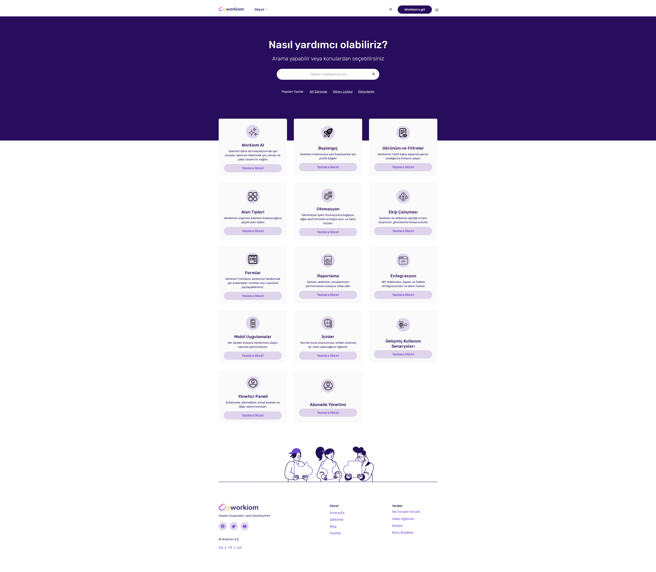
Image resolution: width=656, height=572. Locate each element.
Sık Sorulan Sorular (406, 512)
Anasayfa (337, 513)
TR (230, 548)
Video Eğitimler (403, 519)
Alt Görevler (318, 92)
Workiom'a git (415, 9)
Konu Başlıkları (403, 532)
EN (221, 548)
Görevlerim (366, 92)
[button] (260, 9)
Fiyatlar (335, 533)
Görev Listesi (343, 92)
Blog (333, 526)
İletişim (397, 526)
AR (239, 548)
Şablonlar (337, 519)
